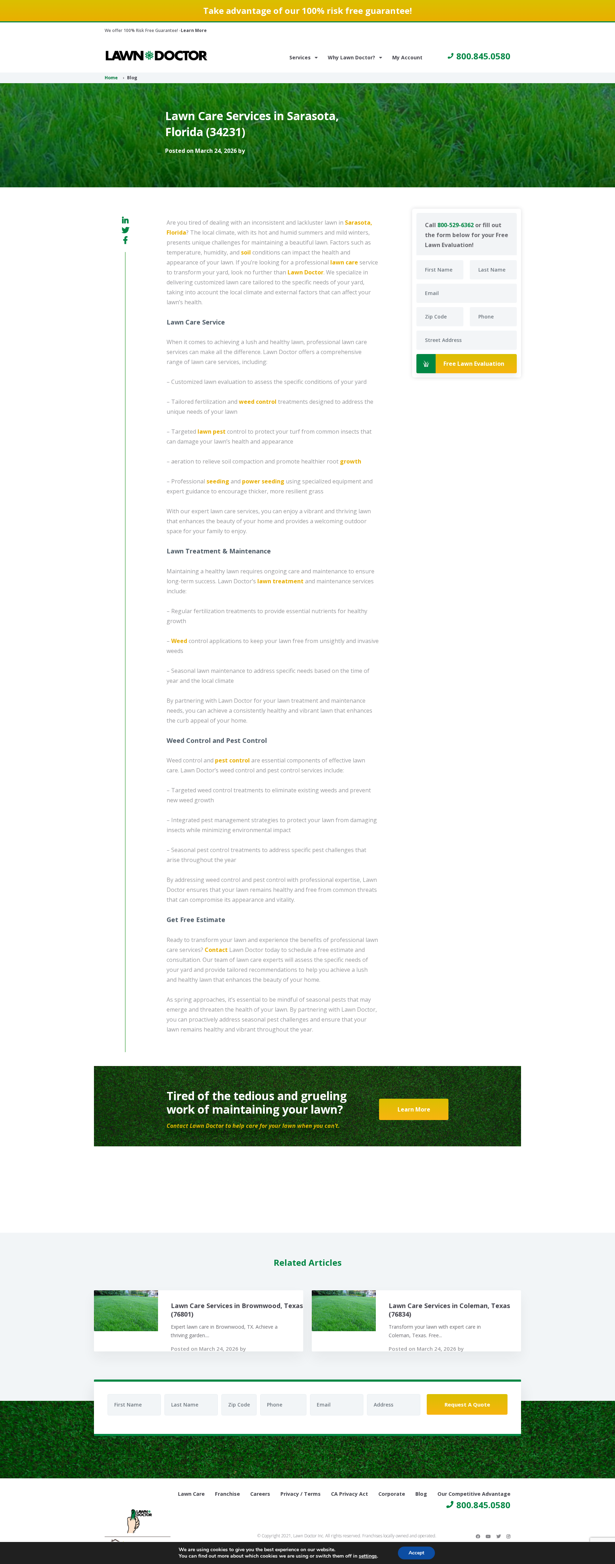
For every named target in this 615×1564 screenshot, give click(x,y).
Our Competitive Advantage (473, 1493)
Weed (179, 641)
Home (111, 78)
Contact (216, 950)
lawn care (344, 262)
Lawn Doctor (306, 272)
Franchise (227, 1493)
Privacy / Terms (300, 1493)
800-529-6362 (455, 225)
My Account (407, 57)
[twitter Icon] (498, 1536)
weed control (258, 402)
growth (350, 461)
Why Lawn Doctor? (351, 57)
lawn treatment (280, 581)
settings (368, 1556)
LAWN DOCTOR (157, 55)
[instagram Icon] (508, 1536)
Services (300, 57)
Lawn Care (191, 1493)
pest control (232, 760)
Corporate (391, 1493)
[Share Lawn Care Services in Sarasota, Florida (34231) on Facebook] (125, 240)
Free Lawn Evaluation (473, 364)
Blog (421, 1493)
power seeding (263, 481)
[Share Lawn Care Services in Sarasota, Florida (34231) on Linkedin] (125, 220)
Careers (260, 1493)
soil (246, 252)
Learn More (194, 30)
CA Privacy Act (349, 1493)
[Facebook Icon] (478, 1536)
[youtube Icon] (488, 1536)
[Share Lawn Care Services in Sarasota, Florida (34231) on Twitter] (125, 230)
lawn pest (212, 431)
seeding (217, 481)
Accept (416, 1552)
